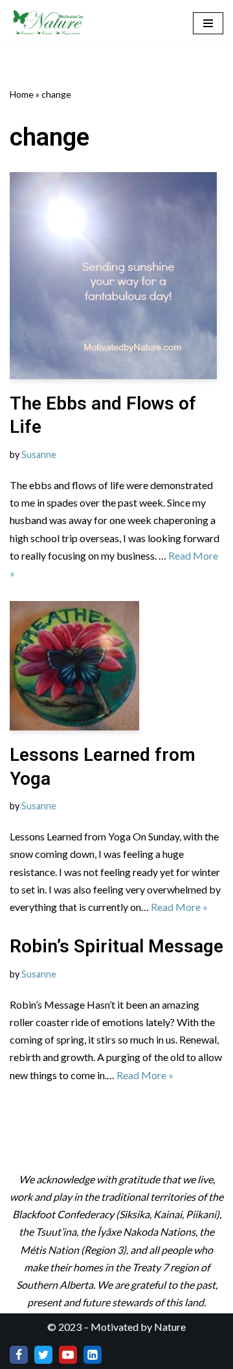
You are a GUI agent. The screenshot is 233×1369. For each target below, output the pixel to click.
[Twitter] (43, 1355)
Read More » (179, 907)
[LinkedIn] (92, 1355)
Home (22, 94)
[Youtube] (68, 1355)
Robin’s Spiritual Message (116, 946)
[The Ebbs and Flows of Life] (116, 275)
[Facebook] (19, 1355)
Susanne (38, 454)
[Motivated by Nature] (48, 23)
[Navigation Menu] (208, 23)
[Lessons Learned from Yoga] (116, 665)
